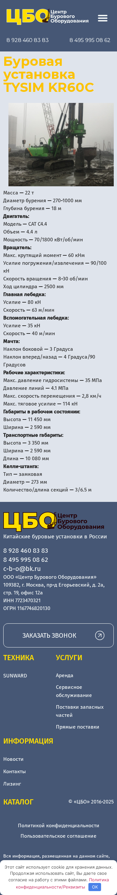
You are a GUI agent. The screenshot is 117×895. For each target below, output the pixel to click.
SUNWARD (15, 676)
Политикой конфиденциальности (58, 825)
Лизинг (12, 784)
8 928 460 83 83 (27, 40)
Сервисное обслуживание (74, 691)
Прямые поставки (77, 727)
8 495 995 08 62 (90, 40)
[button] (102, 18)
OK (95, 886)
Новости (13, 759)
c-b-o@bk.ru (22, 569)
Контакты (14, 771)
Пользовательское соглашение (58, 836)
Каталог (18, 801)
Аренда (64, 675)
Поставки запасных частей (80, 711)
